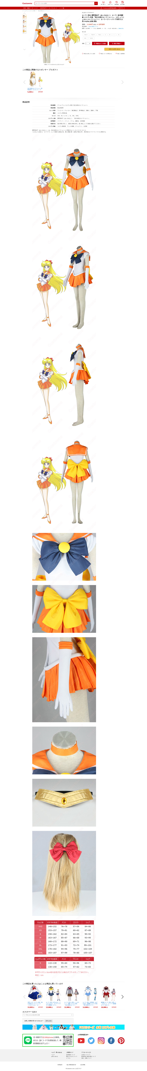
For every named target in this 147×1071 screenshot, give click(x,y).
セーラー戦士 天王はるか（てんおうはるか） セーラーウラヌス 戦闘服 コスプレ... (53, 1004)
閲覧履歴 (117, 3)
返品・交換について (86, 1058)
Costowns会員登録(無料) (110, 8)
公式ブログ (78, 1068)
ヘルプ (53, 1054)
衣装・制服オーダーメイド (30, 8)
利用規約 (60, 1064)
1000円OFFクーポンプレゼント (48, 8)
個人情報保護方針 (71, 1064)
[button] (24, 13)
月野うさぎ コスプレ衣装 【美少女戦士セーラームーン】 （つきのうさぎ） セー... (35, 1004)
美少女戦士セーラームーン (44, 10)
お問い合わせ (54, 1056)
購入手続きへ (116, 43)
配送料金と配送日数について (88, 1056)
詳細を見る (121, 28)
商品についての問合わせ (105, 53)
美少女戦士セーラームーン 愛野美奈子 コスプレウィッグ (35, 89)
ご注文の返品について (93, 26)
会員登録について (70, 1054)
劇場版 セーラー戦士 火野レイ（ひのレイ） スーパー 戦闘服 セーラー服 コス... (108, 1004)
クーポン (68, 1058)
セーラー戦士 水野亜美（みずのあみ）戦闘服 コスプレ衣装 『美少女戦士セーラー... (90, 1004)
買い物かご (103, 3)
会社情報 (82, 1064)
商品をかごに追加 (100, 43)
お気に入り (110, 3)
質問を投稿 (49, 1021)
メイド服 (61, 8)
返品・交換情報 (120, 53)
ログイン (121, 8)
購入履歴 (122, 3)
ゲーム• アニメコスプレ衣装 (28, 10)
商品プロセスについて (71, 1056)
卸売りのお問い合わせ (114, 49)
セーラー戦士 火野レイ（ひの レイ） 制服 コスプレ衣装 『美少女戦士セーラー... (71, 1004)
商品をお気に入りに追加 (88, 53)
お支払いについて (85, 1054)
